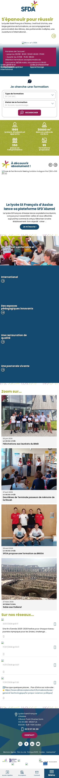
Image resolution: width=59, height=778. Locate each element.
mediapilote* (51, 752)
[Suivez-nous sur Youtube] (38, 744)
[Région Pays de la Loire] (12, 760)
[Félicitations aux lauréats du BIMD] (29, 435)
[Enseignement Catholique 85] (5, 760)
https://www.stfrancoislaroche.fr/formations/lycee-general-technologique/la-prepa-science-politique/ (28, 691)
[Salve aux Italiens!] (29, 598)
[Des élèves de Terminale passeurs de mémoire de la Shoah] (29, 489)
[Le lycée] (54, 36)
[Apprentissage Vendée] (28, 760)
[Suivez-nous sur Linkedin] (32, 744)
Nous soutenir (29, 217)
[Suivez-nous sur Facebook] (26, 744)
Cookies (42, 752)
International (9, 604)
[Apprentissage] (44, 73)
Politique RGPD (32, 752)
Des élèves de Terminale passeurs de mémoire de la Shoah (29, 498)
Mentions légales (9, 752)
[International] (15, 75)
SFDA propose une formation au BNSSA (23, 553)
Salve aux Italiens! (12, 607)
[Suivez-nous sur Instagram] (20, 744)
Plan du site (21, 752)
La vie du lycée (9, 441)
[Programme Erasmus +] (45, 764)
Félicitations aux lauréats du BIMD (21, 443)
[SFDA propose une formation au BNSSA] (29, 545)
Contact (29, 735)
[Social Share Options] (3, 636)
